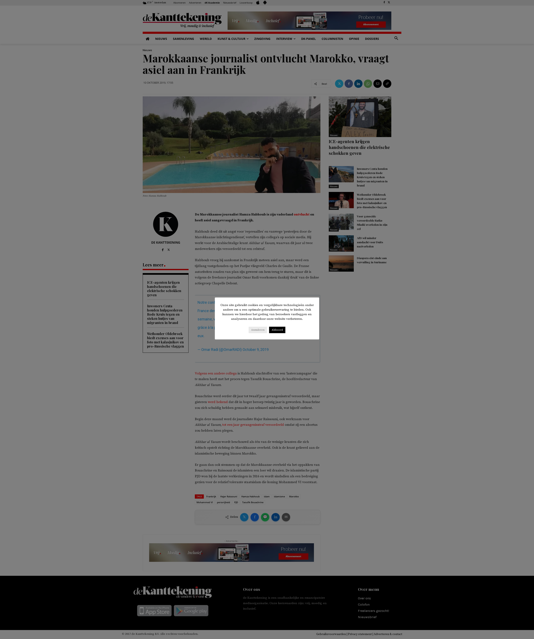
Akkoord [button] (277, 329)
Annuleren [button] (257, 329)
